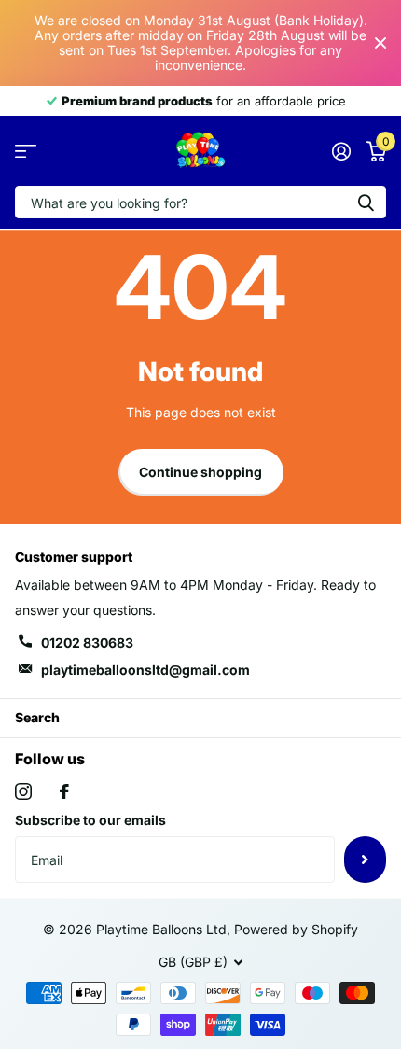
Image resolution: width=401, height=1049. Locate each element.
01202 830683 (87, 642)
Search (37, 717)
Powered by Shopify (296, 929)
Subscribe (365, 859)
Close (380, 43)
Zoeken (365, 202)
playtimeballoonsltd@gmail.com (145, 670)
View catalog (25, 151)
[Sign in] (341, 151)
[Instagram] (23, 791)
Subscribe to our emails (90, 820)
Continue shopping (200, 472)
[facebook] (64, 791)
